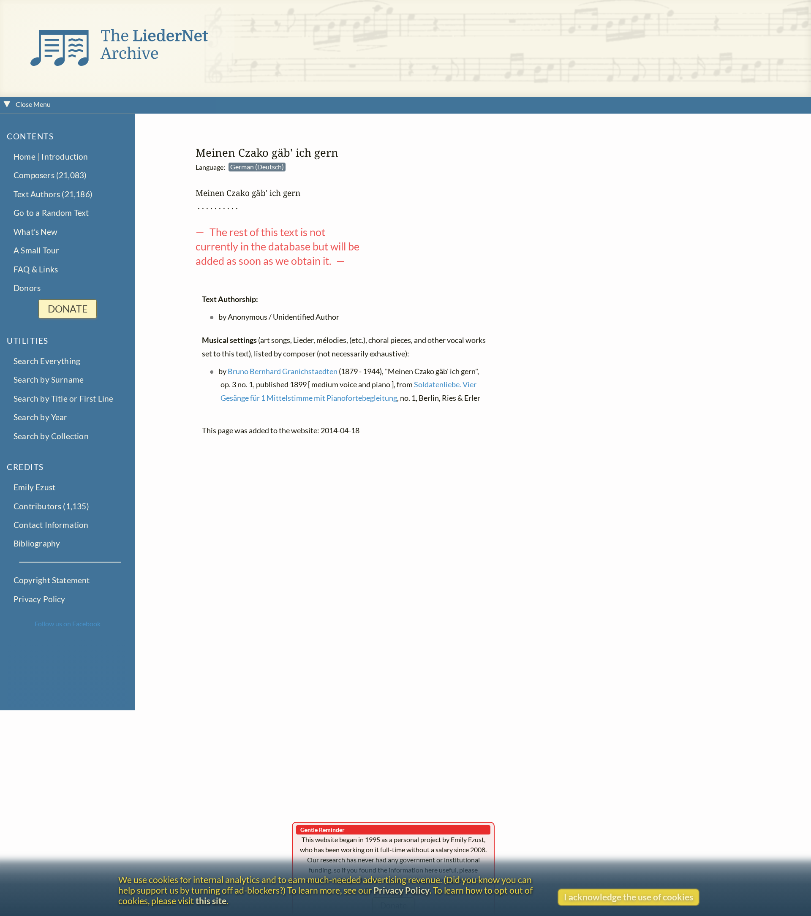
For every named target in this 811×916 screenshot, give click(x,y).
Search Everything (47, 361)
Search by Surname (49, 379)
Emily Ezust (34, 487)
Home (24, 156)
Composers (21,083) (50, 175)
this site (211, 900)
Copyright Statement (52, 580)
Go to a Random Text (51, 212)
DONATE (67, 309)
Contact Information (51, 525)
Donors (27, 288)
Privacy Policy (39, 598)
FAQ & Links (36, 269)
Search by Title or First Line (64, 398)
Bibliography (37, 543)
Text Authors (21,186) (53, 193)
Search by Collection (51, 435)
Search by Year (41, 417)
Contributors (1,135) (51, 506)
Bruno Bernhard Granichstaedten (282, 371)
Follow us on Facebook (68, 624)
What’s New (35, 231)
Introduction (64, 156)
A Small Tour (36, 250)
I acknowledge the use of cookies (628, 897)
